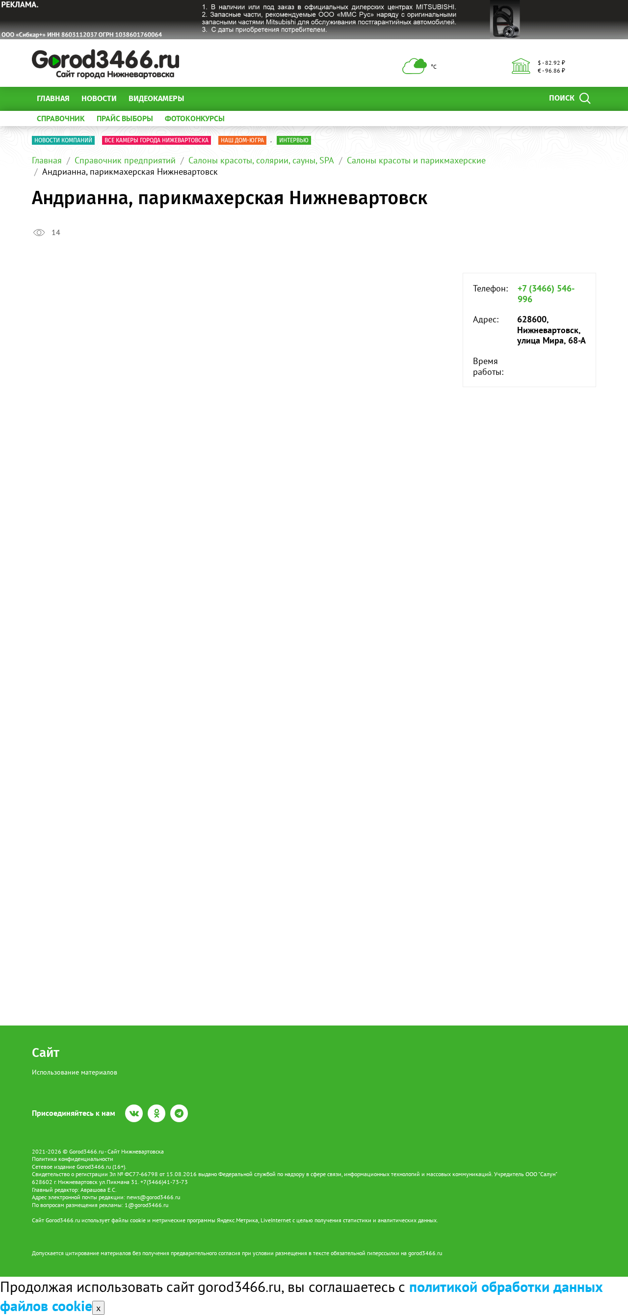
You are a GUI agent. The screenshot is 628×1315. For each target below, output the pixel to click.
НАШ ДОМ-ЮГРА (242, 140)
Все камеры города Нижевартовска (157, 140)
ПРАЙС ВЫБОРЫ (125, 118)
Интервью (294, 140)
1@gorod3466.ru (146, 1205)
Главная (53, 98)
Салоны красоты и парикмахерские (416, 160)
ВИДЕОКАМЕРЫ (156, 98)
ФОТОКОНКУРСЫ (195, 118)
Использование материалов (74, 1072)
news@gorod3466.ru (153, 1197)
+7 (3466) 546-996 (546, 293)
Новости (99, 98)
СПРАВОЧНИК (61, 118)
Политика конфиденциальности (72, 1158)
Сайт (45, 1052)
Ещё (203, 98)
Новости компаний (63, 140)
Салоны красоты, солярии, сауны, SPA (261, 160)
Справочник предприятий (125, 160)
